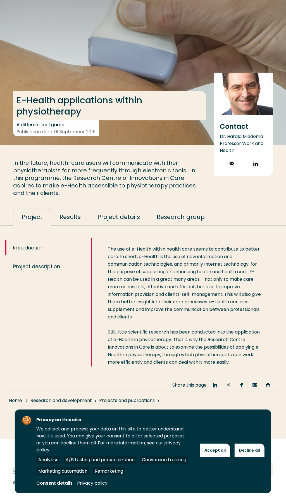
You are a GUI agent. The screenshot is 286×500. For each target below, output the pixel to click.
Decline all (249, 450)
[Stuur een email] (232, 164)
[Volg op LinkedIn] (255, 164)
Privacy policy (92, 483)
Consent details (54, 483)
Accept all (215, 450)
